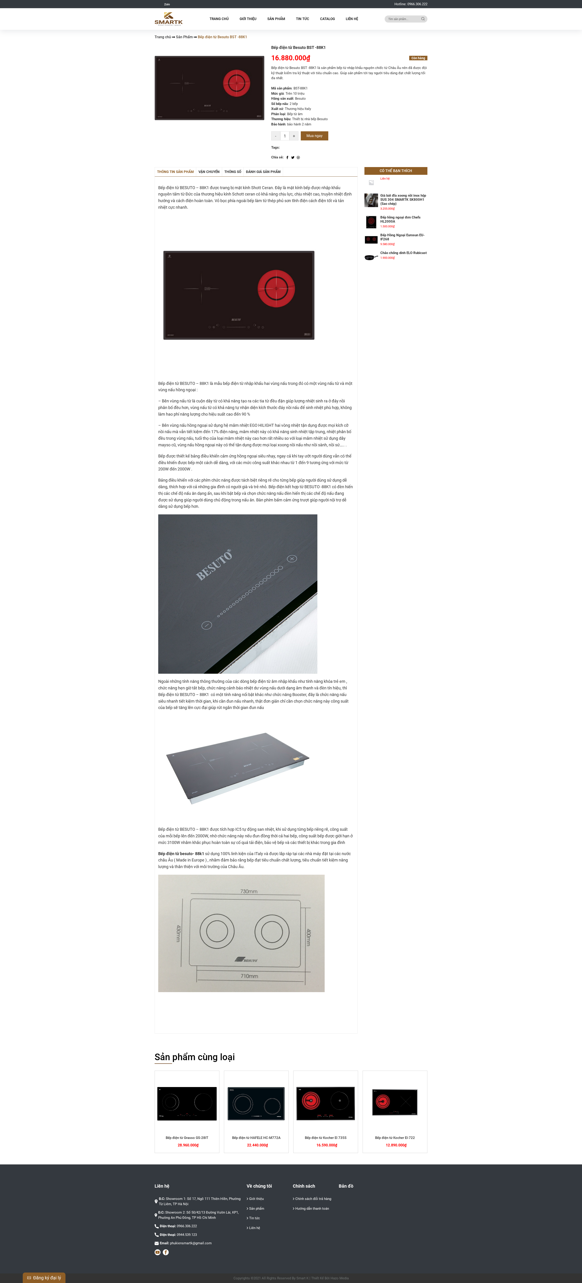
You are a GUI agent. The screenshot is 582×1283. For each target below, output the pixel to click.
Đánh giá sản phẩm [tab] (263, 172)
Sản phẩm (276, 19)
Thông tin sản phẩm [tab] (175, 172)
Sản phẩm (256, 1209)
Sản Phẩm (184, 37)
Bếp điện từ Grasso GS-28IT (187, 1138)
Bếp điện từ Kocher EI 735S (325, 1138)
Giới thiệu (248, 19)
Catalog (327, 19)
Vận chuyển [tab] (209, 172)
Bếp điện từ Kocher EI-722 (395, 1138)
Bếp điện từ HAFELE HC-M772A (256, 1138)
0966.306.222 (417, 4)
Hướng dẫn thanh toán (312, 1209)
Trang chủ (219, 19)
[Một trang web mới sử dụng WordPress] (169, 19)
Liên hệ (352, 19)
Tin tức (302, 19)
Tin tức (254, 1218)
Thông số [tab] (232, 172)
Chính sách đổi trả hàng (313, 1199)
